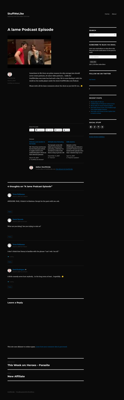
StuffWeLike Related (14, 83)
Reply (10, 211)
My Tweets (92, 79)
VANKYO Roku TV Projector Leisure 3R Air (103, 104)
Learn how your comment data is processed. (51, 347)
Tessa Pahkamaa (19, 194)
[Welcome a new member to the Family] (38, 151)
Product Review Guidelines (97, 137)
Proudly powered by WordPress (25, 392)
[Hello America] (75, 150)
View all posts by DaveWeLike (64, 169)
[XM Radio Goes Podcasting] (57, 150)
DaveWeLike (11, 78)
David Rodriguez (19, 269)
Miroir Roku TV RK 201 (97, 102)
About (114, 14)
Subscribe (93, 62)
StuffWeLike (16, 13)
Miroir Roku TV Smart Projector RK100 (102, 105)
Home (107, 14)
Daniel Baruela (18, 219)
